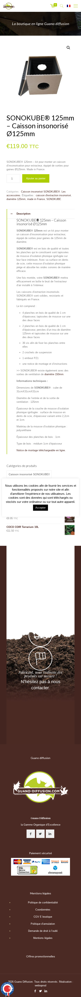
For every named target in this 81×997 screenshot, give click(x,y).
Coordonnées (42, 909)
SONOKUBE (53, 199)
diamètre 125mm (16, 199)
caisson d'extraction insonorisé (53, 195)
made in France (36, 199)
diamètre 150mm (54, 374)
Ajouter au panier (35, 178)
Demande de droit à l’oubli (43, 930)
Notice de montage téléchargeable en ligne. (41, 450)
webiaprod (40, 985)
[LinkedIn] (46, 991)
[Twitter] (41, 991)
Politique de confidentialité (43, 902)
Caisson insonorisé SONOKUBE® (40, 191)
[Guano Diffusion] (9, 6)
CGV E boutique (43, 916)
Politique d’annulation (43, 923)
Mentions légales (42, 938)
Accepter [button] (40, 507)
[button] (68, 47)
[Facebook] (35, 991)
